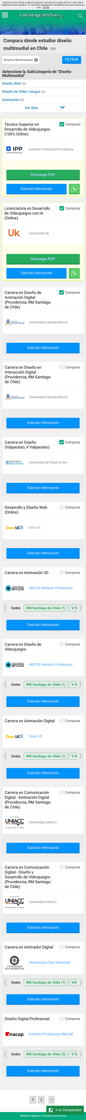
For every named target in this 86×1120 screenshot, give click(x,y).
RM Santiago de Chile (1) (46, 608)
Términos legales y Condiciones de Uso (43, 1115)
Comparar (72, 124)
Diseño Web (12, 83)
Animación (11, 100)
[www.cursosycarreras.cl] (43, 15)
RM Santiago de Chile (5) (46, 1054)
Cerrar (46, 7)
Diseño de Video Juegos (21, 91)
